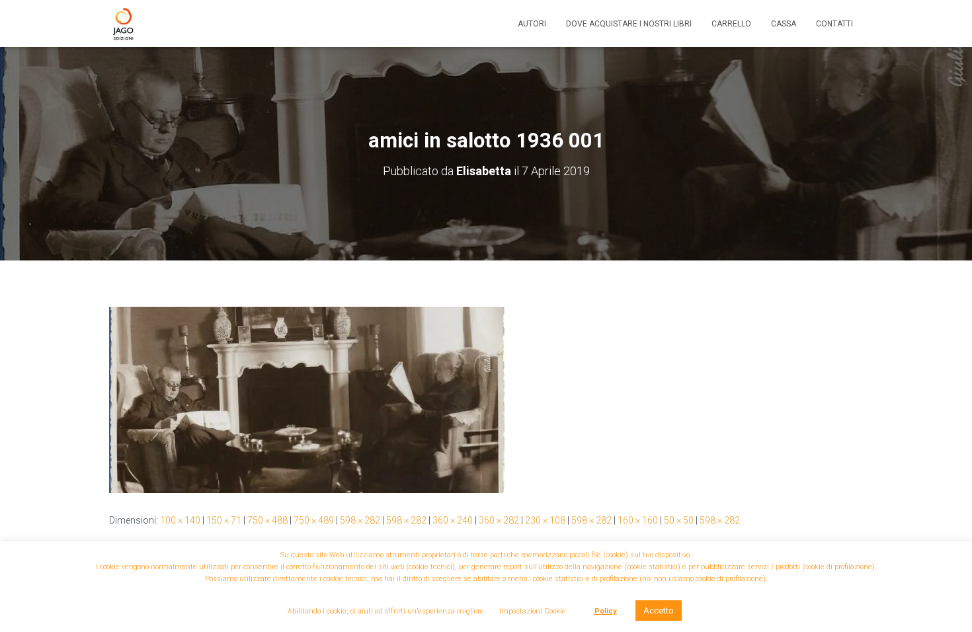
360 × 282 (499, 520)
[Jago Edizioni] (123, 23)
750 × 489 (314, 520)
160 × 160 (638, 520)
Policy (605, 611)
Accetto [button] (658, 610)
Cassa (783, 23)
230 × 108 (545, 520)
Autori (532, 23)
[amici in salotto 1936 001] (307, 398)
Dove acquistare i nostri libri (629, 23)
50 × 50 (679, 520)
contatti (834, 23)
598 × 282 (360, 520)
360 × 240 (452, 520)
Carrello (731, 23)
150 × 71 (223, 520)
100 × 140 (180, 520)
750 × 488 (267, 520)
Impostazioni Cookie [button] (532, 611)
